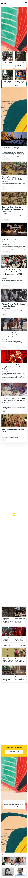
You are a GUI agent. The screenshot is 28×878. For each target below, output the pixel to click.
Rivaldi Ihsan (4, 278)
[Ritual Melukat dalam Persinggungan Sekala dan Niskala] (8, 674)
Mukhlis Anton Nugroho (6, 244)
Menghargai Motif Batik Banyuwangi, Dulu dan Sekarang (19, 639)
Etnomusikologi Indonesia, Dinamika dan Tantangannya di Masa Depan (13, 209)
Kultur (4, 346)
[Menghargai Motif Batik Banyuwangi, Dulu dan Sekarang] (20, 634)
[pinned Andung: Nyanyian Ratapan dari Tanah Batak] (8, 78)
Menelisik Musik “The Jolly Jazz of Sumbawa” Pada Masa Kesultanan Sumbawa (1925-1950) (13, 273)
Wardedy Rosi (4, 339)
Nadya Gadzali (5, 181)
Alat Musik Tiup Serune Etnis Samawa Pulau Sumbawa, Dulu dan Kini (8, 661)
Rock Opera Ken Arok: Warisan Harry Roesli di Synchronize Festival (13, 367)
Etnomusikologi (6, 158)
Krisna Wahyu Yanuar (6, 308)
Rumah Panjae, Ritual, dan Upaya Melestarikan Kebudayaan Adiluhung (20, 621)
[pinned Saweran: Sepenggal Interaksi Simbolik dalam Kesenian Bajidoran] (20, 78)
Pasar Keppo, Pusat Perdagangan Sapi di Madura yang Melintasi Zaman (12, 335)
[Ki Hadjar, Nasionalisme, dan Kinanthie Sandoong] (20, 674)
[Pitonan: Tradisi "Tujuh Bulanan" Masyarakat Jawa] (14, 303)
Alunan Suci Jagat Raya (10, 147)
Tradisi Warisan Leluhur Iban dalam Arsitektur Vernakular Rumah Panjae (8, 620)
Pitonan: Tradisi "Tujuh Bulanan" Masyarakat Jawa (13, 305)
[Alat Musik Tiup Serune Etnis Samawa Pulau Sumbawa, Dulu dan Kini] (8, 656)
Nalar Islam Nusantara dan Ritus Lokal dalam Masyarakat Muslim (14, 399)
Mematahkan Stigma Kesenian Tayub (13, 430)
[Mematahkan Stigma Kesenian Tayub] (14, 428)
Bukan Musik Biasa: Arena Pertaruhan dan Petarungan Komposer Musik (12, 240)
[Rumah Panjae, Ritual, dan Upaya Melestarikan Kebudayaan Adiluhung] (20, 616)
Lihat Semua (23, 605)
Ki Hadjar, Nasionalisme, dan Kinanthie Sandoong (20, 678)
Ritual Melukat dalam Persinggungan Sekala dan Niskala (7, 678)
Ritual (4, 314)
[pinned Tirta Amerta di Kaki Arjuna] (8, 60)
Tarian (4, 440)
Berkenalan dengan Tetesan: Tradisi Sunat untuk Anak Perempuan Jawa (19, 661)
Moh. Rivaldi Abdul (5, 402)
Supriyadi (4, 150)
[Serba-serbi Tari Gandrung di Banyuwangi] (8, 634)
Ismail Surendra (5, 371)
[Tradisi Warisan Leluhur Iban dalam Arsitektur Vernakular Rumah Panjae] (8, 616)
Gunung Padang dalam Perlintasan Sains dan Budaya (13, 178)
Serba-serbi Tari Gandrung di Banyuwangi (6, 639)
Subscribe (19, 751)
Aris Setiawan (4, 213)
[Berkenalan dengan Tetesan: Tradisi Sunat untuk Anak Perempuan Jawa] (20, 656)
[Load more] (14, 514)
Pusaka (4, 188)
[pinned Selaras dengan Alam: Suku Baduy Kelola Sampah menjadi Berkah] (20, 60)
